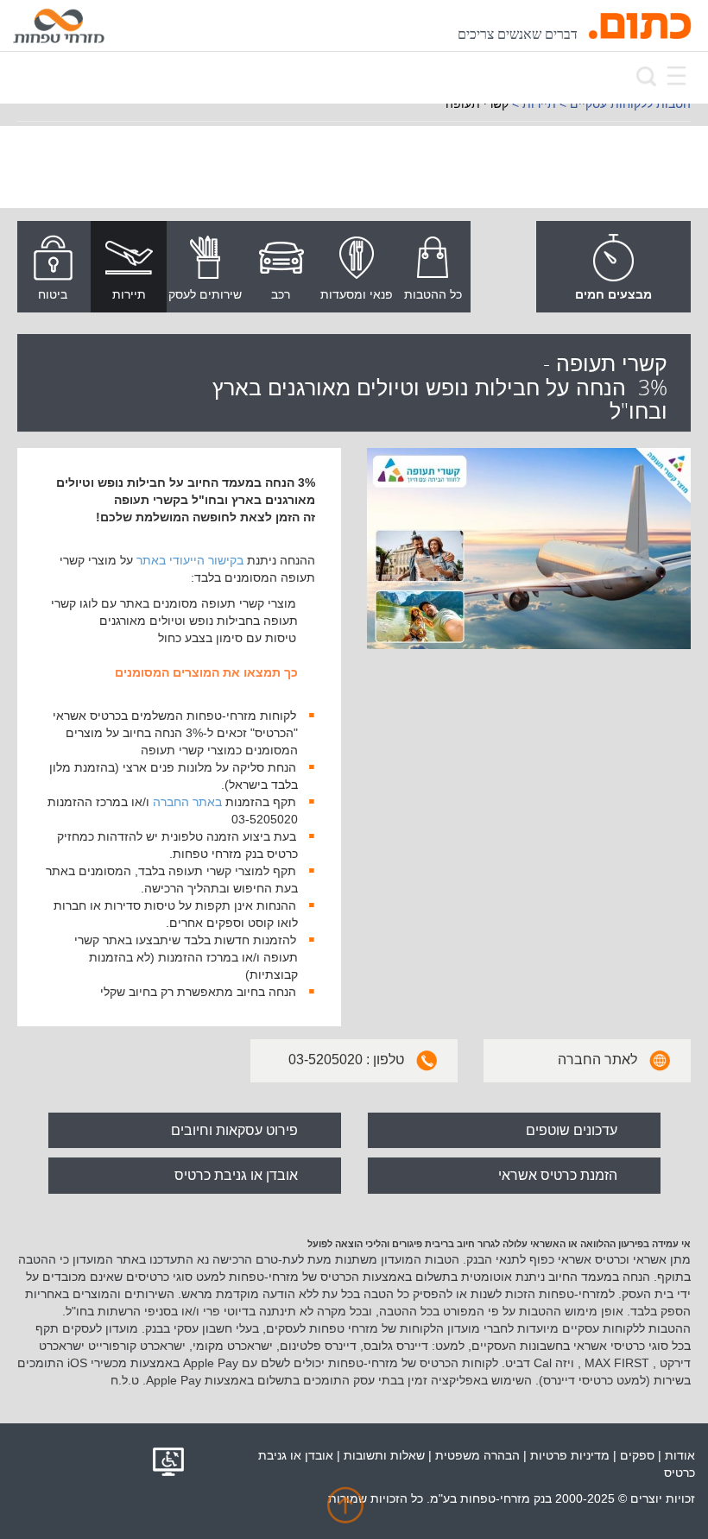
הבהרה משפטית (477, 1455)
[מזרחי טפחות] (58, 26)
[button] (345, 1512)
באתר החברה (187, 802)
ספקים (637, 1455)
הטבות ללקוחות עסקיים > (625, 103)
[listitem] (433, 268)
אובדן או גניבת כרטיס (236, 1175)
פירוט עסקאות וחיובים (234, 1130)
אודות (680, 1455)
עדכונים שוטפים (571, 1130)
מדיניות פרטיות (570, 1455)
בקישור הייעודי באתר (189, 560)
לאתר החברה (597, 1059)
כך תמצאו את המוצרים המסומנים (206, 672)
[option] (433, 266)
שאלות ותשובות (384, 1455)
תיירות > (534, 103)
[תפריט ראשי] (676, 75)
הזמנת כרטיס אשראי (557, 1175)
